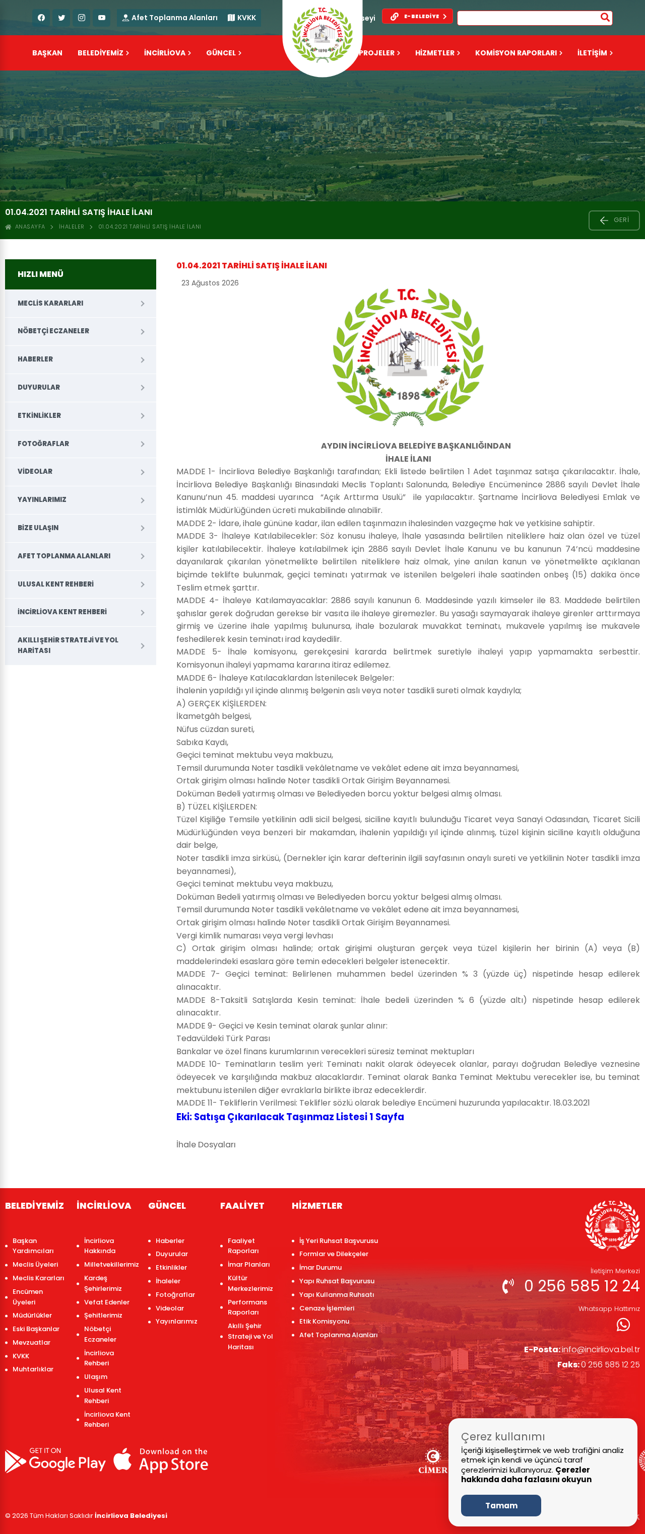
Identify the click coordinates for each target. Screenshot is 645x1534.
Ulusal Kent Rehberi (56, 584)
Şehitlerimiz (103, 1315)
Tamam (501, 1505)
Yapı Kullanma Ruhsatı (336, 1294)
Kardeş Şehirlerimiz (103, 1283)
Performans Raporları (247, 1307)
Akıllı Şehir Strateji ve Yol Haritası (68, 645)
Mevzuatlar (31, 1342)
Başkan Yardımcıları (33, 1246)
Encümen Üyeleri (28, 1297)
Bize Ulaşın (38, 528)
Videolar (35, 471)
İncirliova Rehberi (99, 1358)
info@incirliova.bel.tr (582, 1349)
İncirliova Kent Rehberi (62, 612)
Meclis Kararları (50, 303)
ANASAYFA (28, 227)
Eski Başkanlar (36, 1329)
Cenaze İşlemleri (326, 1308)
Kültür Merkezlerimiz (250, 1283)
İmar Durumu (320, 1267)
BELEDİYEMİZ (100, 53)
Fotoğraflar (43, 444)
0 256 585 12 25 (598, 1364)
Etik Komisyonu (324, 1321)
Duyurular (39, 387)
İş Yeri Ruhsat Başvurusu (338, 1241)
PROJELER (377, 53)
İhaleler (72, 227)
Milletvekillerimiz (111, 1264)
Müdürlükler (32, 1315)
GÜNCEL (221, 53)
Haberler (35, 359)
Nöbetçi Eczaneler (53, 331)
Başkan (47, 53)
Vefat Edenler (107, 1302)
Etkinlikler (39, 415)
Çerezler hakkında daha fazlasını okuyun (526, 1475)
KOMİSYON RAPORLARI (516, 53)
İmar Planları (249, 1264)
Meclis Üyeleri (35, 1264)
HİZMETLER (435, 53)
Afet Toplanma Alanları (175, 18)
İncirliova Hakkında (99, 1246)
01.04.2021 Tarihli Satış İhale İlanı (150, 227)
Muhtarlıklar (33, 1369)
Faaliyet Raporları (243, 1246)
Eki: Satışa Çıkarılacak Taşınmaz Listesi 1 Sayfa (290, 1117)
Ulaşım (95, 1376)
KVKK (246, 18)
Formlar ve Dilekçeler (333, 1254)
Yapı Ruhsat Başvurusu (336, 1281)
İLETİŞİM (592, 53)
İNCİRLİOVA (164, 53)
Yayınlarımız (42, 499)
